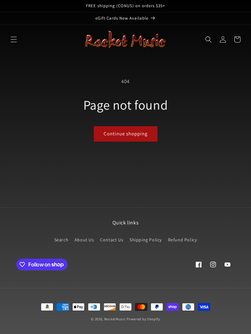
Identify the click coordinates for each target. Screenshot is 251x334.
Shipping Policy (145, 240)
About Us (84, 240)
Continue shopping (126, 133)
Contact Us (111, 240)
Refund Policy (182, 240)
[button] (14, 39)
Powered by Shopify (143, 319)
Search (61, 240)
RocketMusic (115, 319)
